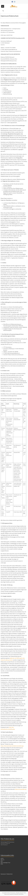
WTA (2, 864)
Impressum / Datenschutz (6, 874)
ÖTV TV (2, 860)
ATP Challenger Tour (5, 862)
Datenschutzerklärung (20, 789)
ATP (2, 861)
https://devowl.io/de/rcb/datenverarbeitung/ (12, 746)
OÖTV (2, 858)
